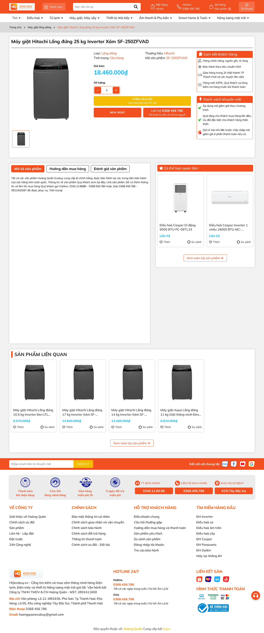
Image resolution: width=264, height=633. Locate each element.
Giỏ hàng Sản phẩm (222, 6)
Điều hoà (34, 18)
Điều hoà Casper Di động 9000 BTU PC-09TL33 (178, 227)
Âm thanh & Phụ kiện (154, 18)
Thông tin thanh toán (87, 539)
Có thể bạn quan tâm (181, 168)
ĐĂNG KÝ (83, 464)
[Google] (252, 464)
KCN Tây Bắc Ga (234, 491)
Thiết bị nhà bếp (118, 18)
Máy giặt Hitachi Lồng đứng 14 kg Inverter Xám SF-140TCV (131, 412)
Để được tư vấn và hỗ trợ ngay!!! (167, 112)
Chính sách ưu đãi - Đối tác (91, 545)
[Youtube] (243, 464)
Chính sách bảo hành (87, 528)
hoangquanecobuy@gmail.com (41, 614)
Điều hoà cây (205, 533)
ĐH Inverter (204, 517)
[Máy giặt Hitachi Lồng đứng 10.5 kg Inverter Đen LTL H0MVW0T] (33, 382)
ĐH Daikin (203, 550)
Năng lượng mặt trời (232, 18)
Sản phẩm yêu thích (148, 533)
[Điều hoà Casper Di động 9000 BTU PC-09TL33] (180, 197)
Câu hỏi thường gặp (148, 522)
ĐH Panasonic (206, 545)
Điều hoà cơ (204, 522)
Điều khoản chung (146, 517)
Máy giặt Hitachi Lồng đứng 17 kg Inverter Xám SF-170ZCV (82, 412)
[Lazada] (208, 579)
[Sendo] (226, 579)
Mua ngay (117, 112)
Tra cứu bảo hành (146, 550)
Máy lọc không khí (209, 556)
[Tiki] (217, 579)
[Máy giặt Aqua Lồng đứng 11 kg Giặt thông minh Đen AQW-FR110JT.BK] (181, 382)
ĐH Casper (204, 539)
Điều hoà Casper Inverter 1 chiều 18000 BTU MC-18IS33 (228, 227)
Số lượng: (100, 82)
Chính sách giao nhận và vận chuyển (98, 522)
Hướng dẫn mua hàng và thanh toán (160, 528)
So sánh (196, 242)
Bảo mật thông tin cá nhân (91, 517)
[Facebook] (234, 464)
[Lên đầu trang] (256, 610)
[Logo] (22, 7)
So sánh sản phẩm (147, 539)
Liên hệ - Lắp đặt (21, 533)
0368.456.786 (193, 491)
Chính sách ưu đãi (22, 522)
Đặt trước (16, 539)
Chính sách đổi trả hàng (89, 533)
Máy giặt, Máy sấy (83, 18)
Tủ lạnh (55, 18)
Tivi (15, 18)
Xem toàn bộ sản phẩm (203, 258)
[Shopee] (199, 579)
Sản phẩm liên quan (40, 354)
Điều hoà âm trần (208, 528)
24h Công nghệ (20, 545)
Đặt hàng (161, 6)
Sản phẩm (16, 528)
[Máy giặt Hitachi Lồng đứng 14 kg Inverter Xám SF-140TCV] (132, 382)
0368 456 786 (36, 609)
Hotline (190, 6)
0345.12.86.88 (154, 491)
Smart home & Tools (193, 18)
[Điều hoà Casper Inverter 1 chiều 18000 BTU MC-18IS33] (230, 197)
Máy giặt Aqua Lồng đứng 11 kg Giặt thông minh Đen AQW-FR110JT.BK (179, 412)
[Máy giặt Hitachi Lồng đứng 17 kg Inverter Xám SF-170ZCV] (83, 382)
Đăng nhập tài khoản (149, 545)
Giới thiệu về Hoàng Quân (27, 517)
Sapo (166, 629)
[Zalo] (225, 464)
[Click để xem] (49, 89)
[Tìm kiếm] (136, 7)
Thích (167, 242)
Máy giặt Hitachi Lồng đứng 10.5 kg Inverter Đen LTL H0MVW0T (33, 412)
